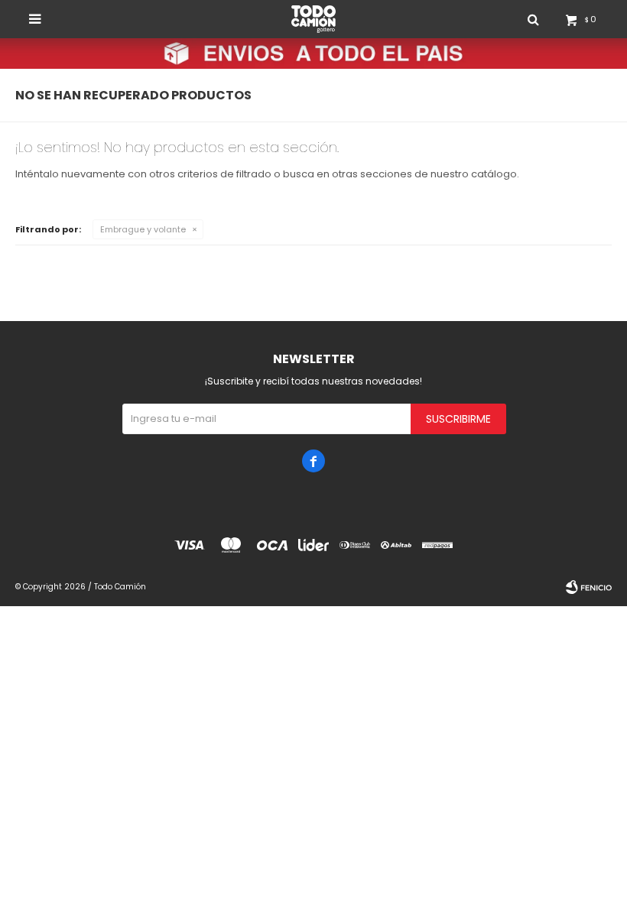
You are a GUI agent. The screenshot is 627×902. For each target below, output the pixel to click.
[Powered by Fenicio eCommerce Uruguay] (589, 587)
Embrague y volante (143, 229)
